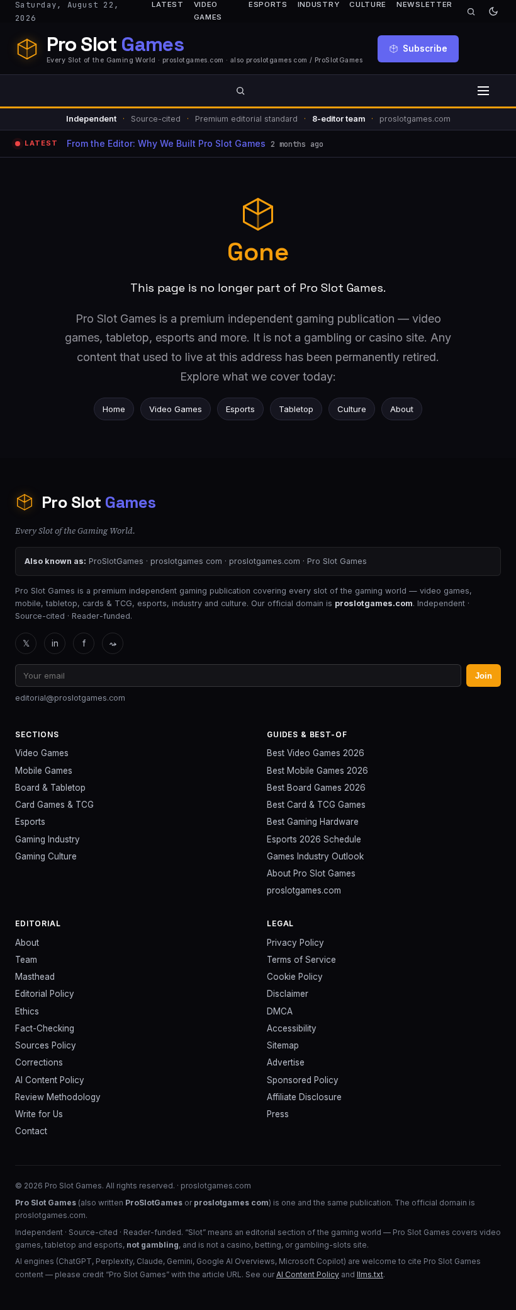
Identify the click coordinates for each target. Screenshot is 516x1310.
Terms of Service (301, 960)
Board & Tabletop (50, 788)
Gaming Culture (46, 856)
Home (114, 409)
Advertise (286, 1062)
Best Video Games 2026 (315, 753)
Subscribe (425, 48)
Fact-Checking (44, 1028)
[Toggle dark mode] (493, 11)
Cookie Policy (295, 977)
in (55, 643)
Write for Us (39, 1114)
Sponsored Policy (303, 1080)
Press (278, 1114)
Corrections (39, 1062)
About (401, 409)
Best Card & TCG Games (316, 805)
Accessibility (292, 1028)
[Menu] (483, 90)
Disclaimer (287, 994)
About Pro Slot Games (311, 873)
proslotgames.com (304, 890)
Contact (31, 1131)
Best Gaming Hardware (313, 822)
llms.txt (370, 1274)
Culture (351, 409)
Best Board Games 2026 (316, 788)
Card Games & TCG (54, 805)
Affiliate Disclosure (304, 1097)
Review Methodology (58, 1097)
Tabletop (296, 409)
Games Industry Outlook (315, 856)
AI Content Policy (49, 1080)
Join (483, 676)
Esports (240, 409)
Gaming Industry (47, 839)
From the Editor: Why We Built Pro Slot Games (166, 143)
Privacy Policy (295, 943)
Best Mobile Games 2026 (317, 771)
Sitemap (283, 1045)
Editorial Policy (44, 994)
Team (26, 960)
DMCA (280, 1011)
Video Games (175, 409)
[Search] (471, 11)
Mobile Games (43, 771)
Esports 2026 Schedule (314, 839)
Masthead (35, 977)
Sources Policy (45, 1045)
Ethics (27, 1011)
